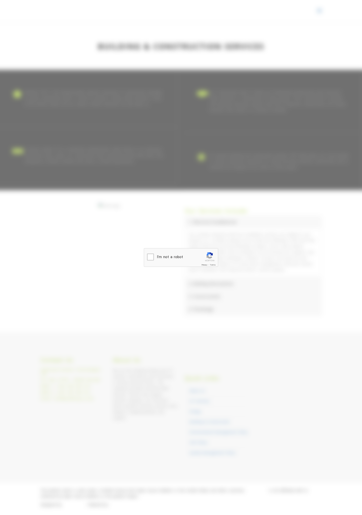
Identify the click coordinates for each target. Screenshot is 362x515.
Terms (213, 265)
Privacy (204, 265)
